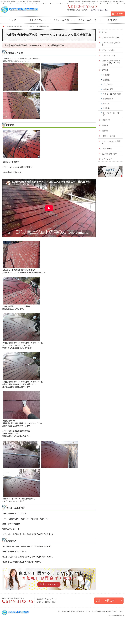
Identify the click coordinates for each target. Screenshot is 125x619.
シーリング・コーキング (111, 114)
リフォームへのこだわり (111, 37)
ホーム (104, 32)
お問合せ (109, 600)
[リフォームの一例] (87, 20)
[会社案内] (112, 20)
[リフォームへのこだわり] (37, 20)
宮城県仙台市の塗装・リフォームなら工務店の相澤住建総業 (91, 611)
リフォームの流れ (108, 50)
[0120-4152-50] (95, 8)
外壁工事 (106, 103)
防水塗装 (106, 108)
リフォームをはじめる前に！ (111, 44)
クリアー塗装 (108, 84)
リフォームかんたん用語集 (111, 142)
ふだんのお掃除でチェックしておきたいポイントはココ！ (111, 63)
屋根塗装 (106, 80)
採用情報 (105, 131)
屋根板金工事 (108, 99)
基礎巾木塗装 (108, 89)
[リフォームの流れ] (62, 20)
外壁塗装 (106, 75)
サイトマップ (107, 159)
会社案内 (105, 125)
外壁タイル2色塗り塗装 (112, 94)
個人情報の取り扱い (109, 154)
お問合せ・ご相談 (108, 136)
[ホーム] (12, 20)
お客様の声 (106, 120)
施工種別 (105, 70)
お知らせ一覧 (107, 149)
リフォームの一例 (108, 55)
